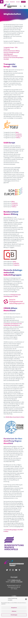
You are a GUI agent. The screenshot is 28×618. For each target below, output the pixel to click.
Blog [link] (3, 1)
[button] (26, 599)
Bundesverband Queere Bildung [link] (12, 50)
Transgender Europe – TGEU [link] (11, 47)
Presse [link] (7, 1)
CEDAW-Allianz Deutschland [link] (10, 56)
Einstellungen (14, 614)
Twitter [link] (17, 137)
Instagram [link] (18, 136)
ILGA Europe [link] (7, 49)
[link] (1, 1)
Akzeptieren (14, 607)
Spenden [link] (23, 1)
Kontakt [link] (18, 1)
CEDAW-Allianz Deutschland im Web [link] (14, 417)
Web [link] (16, 132)
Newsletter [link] (12, 1)
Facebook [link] (18, 134)
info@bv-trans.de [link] (15, 580)
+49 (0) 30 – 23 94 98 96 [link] (16, 582)
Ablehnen (14, 611)
